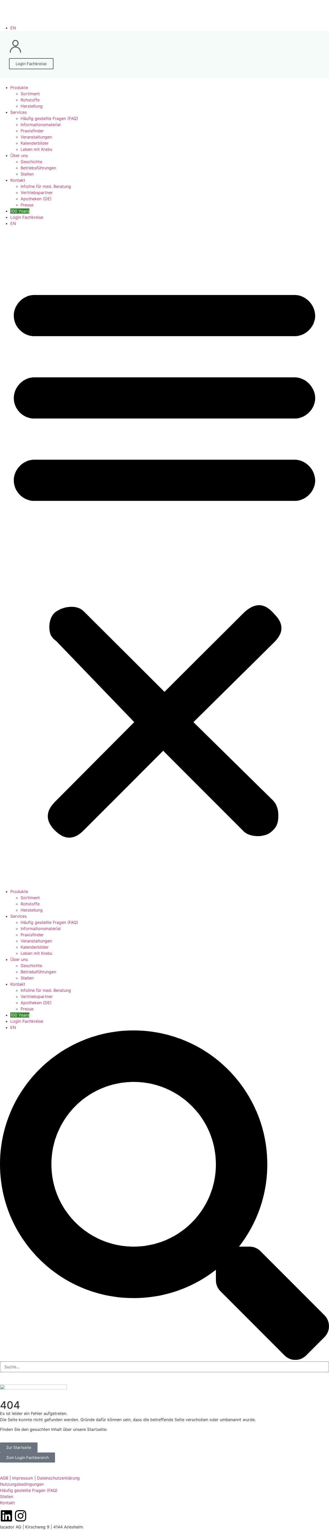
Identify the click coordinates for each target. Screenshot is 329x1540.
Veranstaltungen (36, 136)
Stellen (27, 174)
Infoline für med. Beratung (46, 186)
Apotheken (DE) (36, 198)
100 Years (19, 211)
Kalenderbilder (35, 143)
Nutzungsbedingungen (22, 1484)
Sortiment (30, 93)
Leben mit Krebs (36, 149)
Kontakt (17, 180)
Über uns (19, 155)
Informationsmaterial (41, 124)
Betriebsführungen (38, 167)
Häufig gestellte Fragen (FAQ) (49, 118)
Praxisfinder (32, 130)
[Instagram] (20, 1515)
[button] (164, 557)
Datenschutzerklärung (58, 1478)
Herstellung (32, 106)
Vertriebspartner (37, 192)
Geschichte (31, 161)
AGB (4, 1478)
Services (18, 112)
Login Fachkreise (26, 217)
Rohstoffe (30, 99)
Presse (27, 204)
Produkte (19, 87)
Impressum (22, 1478)
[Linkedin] (6, 1515)
